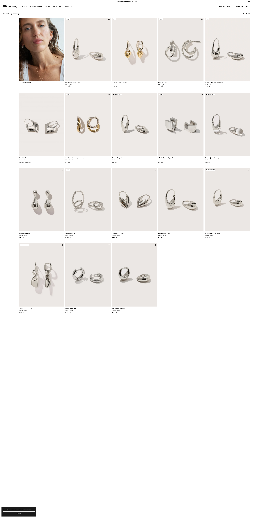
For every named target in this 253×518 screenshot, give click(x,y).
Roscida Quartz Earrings (212, 158)
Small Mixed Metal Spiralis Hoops (75, 158)
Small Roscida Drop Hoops (212, 233)
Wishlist (222, 6)
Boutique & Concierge (235, 6)
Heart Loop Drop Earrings (119, 82)
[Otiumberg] (10, 6)
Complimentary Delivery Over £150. (126, 1)
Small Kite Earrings (24, 158)
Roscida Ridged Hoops (118, 158)
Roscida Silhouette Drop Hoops (214, 82)
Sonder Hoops (162, 82)
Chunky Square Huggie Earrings (167, 158)
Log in (248, 1)
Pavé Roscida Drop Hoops (72, 82)
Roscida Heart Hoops (118, 233)
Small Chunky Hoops (71, 308)
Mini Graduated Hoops (118, 308)
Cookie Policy (27, 509)
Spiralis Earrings (70, 233)
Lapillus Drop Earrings (25, 308)
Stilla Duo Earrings (24, 233)
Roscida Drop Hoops (164, 233)
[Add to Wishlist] (109, 19)
